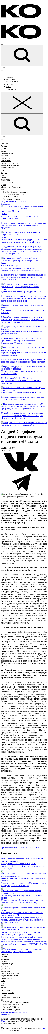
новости (5, 144)
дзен (11, 201)
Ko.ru (3, 1021)
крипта (4, 175)
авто (3, 170)
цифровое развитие (10, 163)
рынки (4, 151)
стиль (8, 86)
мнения (9, 84)
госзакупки (34, 847)
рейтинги (5, 158)
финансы (10, 79)
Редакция (5, 204)
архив (3, 184)
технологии (23, 847)
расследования (7, 182)
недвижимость (7, 168)
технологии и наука (10, 265)
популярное (6, 211)
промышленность (9, 847)
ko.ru (44, 1028)
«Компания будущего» (11, 187)
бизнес (9, 77)
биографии (11, 89)
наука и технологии (10, 165)
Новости (16, 211)
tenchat (26, 201)
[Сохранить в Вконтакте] (21, 471)
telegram (4, 201)
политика (5, 180)
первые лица (12, 82)
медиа (4, 172)
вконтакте (17, 201)
